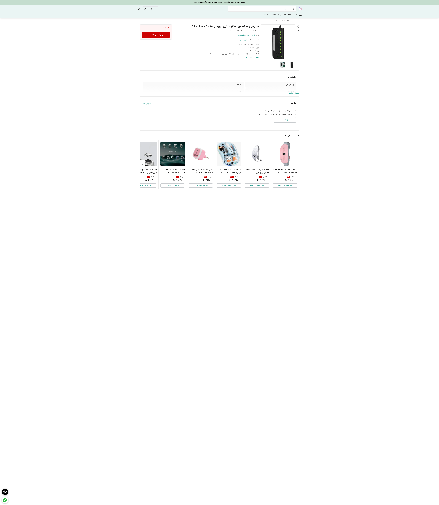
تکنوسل (296, 20)
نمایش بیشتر (294, 93)
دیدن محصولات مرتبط (156, 35)
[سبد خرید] (138, 8)
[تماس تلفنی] (5, 492)
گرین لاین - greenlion (246, 35)
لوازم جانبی (287, 20)
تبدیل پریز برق (276, 20)
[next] (142, 164)
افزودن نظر (147, 103)
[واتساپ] (5, 500)
